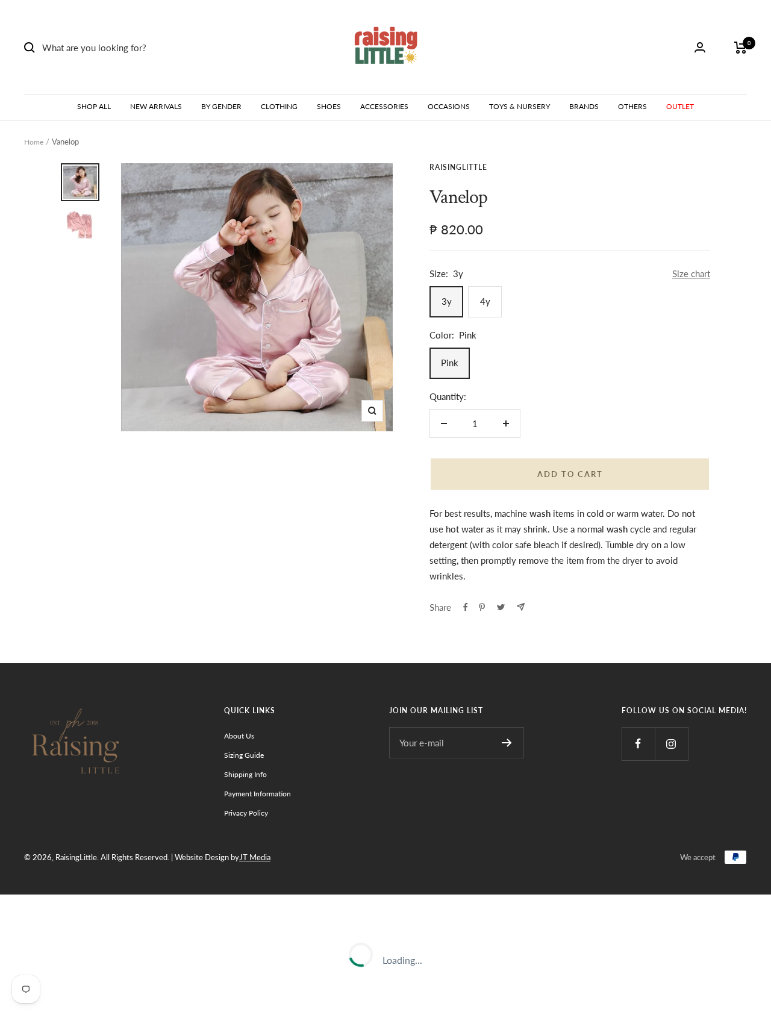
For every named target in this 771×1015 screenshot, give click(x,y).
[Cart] (740, 48)
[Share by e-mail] (521, 607)
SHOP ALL (94, 106)
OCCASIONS (449, 106)
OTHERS (632, 106)
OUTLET (680, 106)
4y (485, 301)
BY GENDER (221, 106)
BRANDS (584, 106)
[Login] (700, 47)
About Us (239, 735)
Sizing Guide (244, 755)
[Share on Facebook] (465, 607)
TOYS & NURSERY (519, 106)
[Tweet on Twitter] (501, 607)
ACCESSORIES (384, 106)
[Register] (507, 743)
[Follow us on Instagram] (671, 743)
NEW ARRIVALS (156, 106)
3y (447, 301)
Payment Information (257, 793)
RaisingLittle (458, 167)
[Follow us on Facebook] (638, 743)
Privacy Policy (246, 812)
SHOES (329, 106)
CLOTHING (279, 106)
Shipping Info (245, 774)
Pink (449, 362)
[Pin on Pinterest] (482, 607)
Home (33, 141)
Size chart (691, 273)
